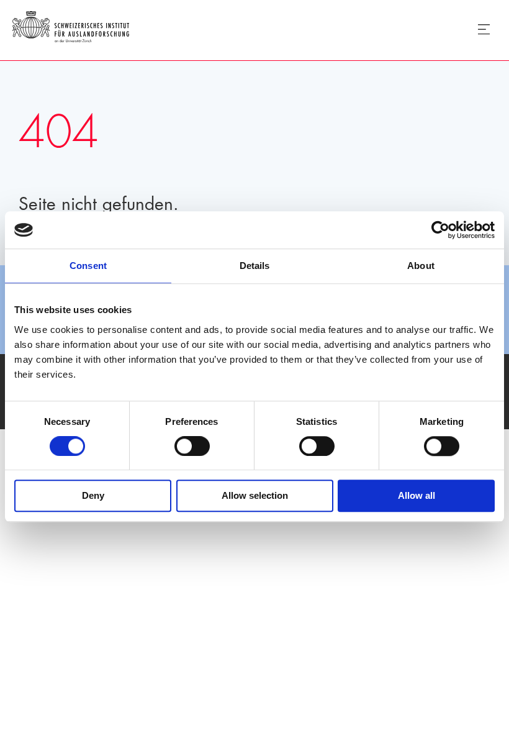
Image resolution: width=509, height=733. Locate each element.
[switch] (192, 446)
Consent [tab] (88, 265)
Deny (93, 496)
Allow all (416, 496)
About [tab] (421, 265)
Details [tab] (255, 265)
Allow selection (255, 496)
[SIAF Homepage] (70, 29)
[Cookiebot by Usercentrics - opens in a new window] (440, 230)
